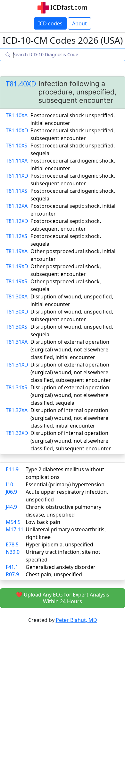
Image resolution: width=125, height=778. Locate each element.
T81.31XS (16, 387)
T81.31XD (17, 364)
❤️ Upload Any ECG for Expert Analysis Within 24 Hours (62, 598)
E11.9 (12, 469)
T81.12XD (17, 221)
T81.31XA (17, 341)
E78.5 (12, 544)
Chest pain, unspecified (54, 574)
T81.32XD (17, 433)
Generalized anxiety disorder (61, 566)
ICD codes (50, 23)
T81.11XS (16, 190)
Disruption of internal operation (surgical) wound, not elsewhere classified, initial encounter (69, 418)
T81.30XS (16, 326)
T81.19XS (16, 281)
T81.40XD (21, 84)
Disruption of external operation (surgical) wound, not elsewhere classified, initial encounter (69, 349)
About (79, 23)
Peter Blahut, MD (76, 619)
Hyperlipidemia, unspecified (59, 544)
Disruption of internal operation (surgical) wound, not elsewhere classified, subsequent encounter (70, 440)
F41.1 (12, 566)
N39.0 (13, 551)
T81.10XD (17, 130)
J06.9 (11, 491)
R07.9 (12, 574)
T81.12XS (16, 236)
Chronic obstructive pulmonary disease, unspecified (63, 510)
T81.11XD (17, 175)
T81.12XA (17, 205)
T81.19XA (17, 251)
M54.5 (13, 522)
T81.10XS (16, 145)
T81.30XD (17, 311)
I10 (9, 484)
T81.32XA (17, 410)
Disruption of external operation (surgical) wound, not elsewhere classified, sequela (69, 395)
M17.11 (14, 529)
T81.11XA (17, 160)
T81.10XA (17, 115)
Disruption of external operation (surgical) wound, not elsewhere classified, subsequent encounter (70, 372)
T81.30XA (17, 296)
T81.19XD (17, 266)
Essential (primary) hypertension (65, 484)
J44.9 (11, 506)
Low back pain (43, 522)
